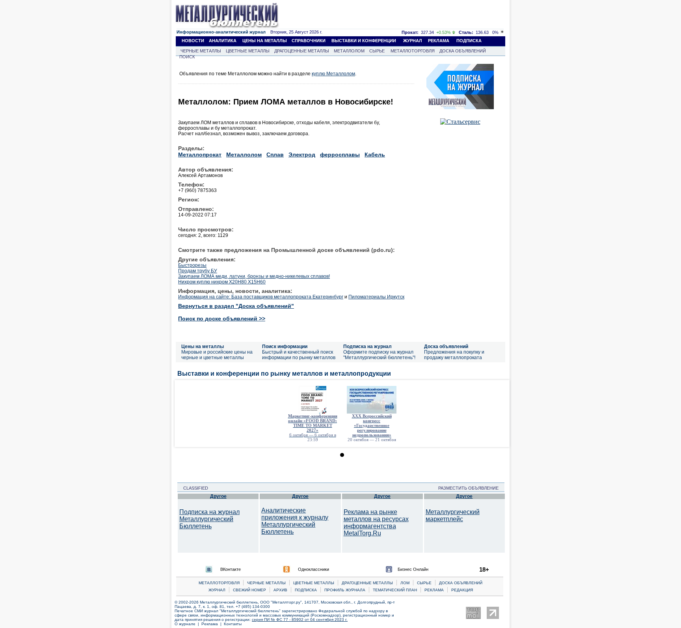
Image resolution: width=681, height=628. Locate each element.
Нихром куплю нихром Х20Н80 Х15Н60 (222, 282)
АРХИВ (280, 590)
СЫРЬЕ (377, 50)
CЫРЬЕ (424, 583)
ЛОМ (404, 583)
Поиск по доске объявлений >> (221, 318)
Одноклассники (313, 569)
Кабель (375, 154)
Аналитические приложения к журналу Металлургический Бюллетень (294, 521)
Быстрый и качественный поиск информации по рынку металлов (298, 354)
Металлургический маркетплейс (453, 515)
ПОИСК (187, 56)
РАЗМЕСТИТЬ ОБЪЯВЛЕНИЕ (470, 488)
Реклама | (212, 624)
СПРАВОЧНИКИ (309, 40)
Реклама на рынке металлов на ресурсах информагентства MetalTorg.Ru (376, 523)
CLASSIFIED (193, 488)
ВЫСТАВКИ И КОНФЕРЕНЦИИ (363, 40)
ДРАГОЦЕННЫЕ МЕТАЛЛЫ (301, 50)
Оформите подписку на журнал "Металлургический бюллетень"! (379, 354)
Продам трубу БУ (197, 271)
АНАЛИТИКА (222, 40)
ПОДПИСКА (469, 40)
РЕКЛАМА (438, 40)
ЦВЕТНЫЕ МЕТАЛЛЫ (248, 50)
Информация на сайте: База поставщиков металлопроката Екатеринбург (260, 297)
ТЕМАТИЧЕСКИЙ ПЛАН (395, 590)
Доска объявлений (446, 346)
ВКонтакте (230, 569)
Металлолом (244, 154)
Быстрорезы (192, 265)
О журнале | (188, 624)
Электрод (301, 154)
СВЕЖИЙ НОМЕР (249, 590)
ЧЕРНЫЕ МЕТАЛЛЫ (200, 50)
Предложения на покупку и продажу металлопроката (454, 354)
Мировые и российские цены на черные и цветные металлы (217, 354)
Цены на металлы (202, 346)
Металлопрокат (199, 154)
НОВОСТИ (193, 40)
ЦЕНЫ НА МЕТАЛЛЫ (264, 40)
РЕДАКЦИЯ (462, 590)
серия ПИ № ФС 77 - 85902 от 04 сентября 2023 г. (300, 619)
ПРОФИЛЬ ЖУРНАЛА (344, 590)
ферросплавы (340, 154)
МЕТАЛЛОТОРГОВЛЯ (413, 50)
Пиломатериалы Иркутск (376, 297)
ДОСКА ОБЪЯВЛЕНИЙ (462, 50)
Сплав (275, 154)
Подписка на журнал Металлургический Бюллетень (209, 519)
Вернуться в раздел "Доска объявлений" (236, 306)
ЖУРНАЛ (412, 40)
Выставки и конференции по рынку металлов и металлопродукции (284, 373)
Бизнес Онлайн (413, 569)
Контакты (233, 624)
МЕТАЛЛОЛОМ (349, 50)
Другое (218, 496)
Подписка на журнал (367, 346)
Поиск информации (284, 346)
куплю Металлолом (333, 73)
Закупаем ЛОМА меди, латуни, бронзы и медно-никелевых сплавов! (254, 276)
